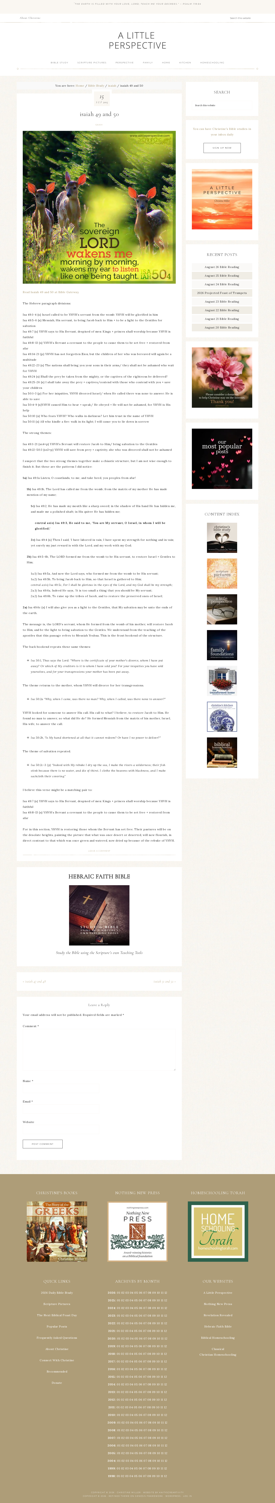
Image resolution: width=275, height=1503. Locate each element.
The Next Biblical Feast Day (57, 1315)
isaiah (98, 124)
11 (162, 1300)
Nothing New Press (218, 1304)
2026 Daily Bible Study (57, 1293)
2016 (111, 1369)
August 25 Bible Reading (222, 275)
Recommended (57, 1371)
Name (28, 1081)
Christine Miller (129, 1492)
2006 (111, 1445)
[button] (57, 1231)
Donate (57, 1383)
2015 (111, 1377)
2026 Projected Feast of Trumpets (222, 293)
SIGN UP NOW (222, 148)
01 (118, 1293)
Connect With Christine (57, 1360)
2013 (111, 1392)
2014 (111, 1384)
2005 (111, 1453)
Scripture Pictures (56, 1304)
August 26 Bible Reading (222, 267)
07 (145, 1293)
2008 (111, 1430)
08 (149, 1293)
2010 (111, 1415)
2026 (111, 1293)
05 (136, 1293)
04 (131, 1293)
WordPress (173, 1496)
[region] (57, 1231)
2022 (111, 1323)
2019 (111, 1346)
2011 (111, 1407)
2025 (111, 1300)
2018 (111, 1354)
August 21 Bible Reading (222, 319)
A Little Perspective (137, 40)
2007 (111, 1438)
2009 (111, 1422)
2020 (111, 1338)
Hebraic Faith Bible (218, 1326)
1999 (111, 1468)
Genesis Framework (149, 1496)
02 (123, 1293)
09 (154, 1300)
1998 (111, 1476)
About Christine (57, 1349)
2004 (111, 1461)
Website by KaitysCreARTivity (163, 1492)
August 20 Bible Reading (222, 327)
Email (28, 1101)
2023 (111, 1315)
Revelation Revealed (218, 1315)
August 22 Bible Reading (222, 310)
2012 (111, 1399)
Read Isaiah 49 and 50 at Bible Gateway (50, 292)
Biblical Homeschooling (218, 1338)
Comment (31, 1026)
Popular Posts (57, 1326)
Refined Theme (119, 1496)
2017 (111, 1361)
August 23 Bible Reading (222, 301)
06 (141, 1293)
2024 (111, 1308)
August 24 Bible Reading (222, 284)
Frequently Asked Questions (57, 1338)
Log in (187, 1496)
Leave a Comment (99, 851)
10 (158, 1300)
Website (28, 1122)
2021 (111, 1331)
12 (165, 1300)
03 (127, 1293)
